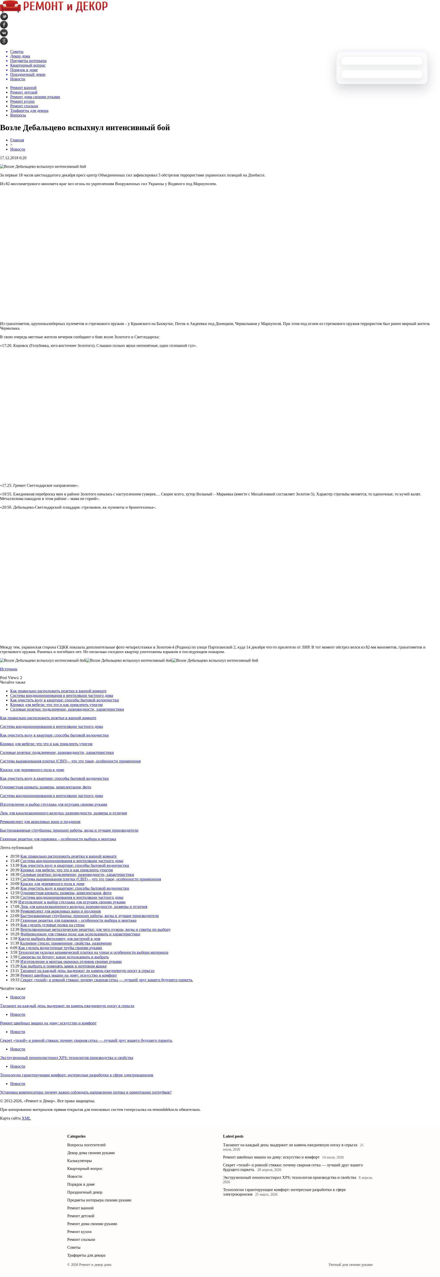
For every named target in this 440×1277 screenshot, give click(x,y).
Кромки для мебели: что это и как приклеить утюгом (56, 704)
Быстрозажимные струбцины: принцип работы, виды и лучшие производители (69, 830)
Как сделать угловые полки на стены (52, 925)
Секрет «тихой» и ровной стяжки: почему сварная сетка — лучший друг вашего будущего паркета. (106, 980)
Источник (8, 669)
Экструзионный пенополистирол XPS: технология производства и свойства (66, 1057)
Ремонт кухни (22, 101)
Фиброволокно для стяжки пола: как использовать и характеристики (80, 934)
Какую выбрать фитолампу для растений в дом (59, 938)
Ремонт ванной (23, 87)
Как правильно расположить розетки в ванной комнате (58, 691)
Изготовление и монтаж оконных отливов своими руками (71, 961)
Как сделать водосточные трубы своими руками (60, 948)
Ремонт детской (23, 92)
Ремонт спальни (24, 106)
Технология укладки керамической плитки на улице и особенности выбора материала (93, 952)
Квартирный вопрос (85, 1168)
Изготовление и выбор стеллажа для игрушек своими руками (53, 804)
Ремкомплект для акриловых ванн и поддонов (40, 821)
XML (26, 1118)
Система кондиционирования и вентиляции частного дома (61, 695)
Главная (17, 140)
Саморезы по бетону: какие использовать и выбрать (63, 957)
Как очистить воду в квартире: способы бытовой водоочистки (64, 700)
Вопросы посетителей (86, 1145)
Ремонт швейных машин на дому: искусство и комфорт (68, 975)
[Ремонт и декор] (54, 11)
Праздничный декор (84, 1192)
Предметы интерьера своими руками (99, 1200)
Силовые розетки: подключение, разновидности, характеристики (67, 709)
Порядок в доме (81, 1184)
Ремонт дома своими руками (35, 97)
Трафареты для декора (29, 110)
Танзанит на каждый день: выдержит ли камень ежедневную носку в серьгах (87, 970)
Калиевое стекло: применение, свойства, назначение (66, 943)
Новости (17, 149)
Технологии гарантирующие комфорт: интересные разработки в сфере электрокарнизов (76, 1075)
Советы (73, 1247)
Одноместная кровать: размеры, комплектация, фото (45, 787)
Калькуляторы (79, 1160)
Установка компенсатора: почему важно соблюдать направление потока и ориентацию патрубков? (86, 1092)
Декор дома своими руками (91, 1153)
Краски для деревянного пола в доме (32, 770)
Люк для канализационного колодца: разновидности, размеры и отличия (63, 813)
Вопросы (18, 115)
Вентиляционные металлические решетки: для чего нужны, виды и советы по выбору (95, 929)
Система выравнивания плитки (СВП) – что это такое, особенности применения (70, 761)
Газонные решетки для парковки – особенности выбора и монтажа (58, 839)
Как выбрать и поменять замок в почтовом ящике (63, 966)
